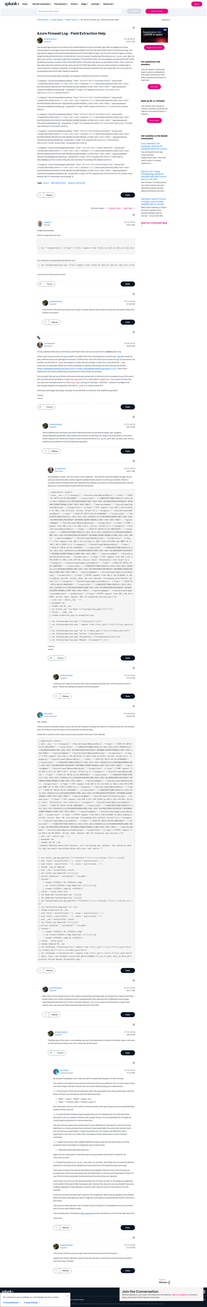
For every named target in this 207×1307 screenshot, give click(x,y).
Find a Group (154, 120)
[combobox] (89, 11)
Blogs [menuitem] (83, 4)
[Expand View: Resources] (113, 3)
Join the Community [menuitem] (41, 4)
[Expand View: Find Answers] (67, 3)
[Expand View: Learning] (99, 3)
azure (46, 182)
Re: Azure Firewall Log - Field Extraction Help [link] (99, 19)
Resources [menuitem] (108, 4)
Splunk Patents (79, 1299)
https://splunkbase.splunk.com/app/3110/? (97, 368)
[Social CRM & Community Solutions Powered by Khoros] (164, 1281)
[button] (133, 28)
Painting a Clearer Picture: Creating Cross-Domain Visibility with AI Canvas (153, 201)
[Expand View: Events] (78, 3)
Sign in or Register (179, 1294)
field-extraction (58, 182)
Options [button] (164, 20)
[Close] (67, 1296)
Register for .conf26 (154, 47)
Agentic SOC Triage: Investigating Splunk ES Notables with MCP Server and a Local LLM (154, 175)
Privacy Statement (10, 1302)
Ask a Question (156, 11)
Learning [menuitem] (95, 4)
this (65, 356)
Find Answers (43, 19)
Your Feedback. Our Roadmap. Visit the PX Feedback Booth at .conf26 (154, 146)
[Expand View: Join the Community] (50, 3)
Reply (128, 195)
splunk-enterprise (76, 182)
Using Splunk (57, 19)
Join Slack (154, 87)
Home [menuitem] (24, 4)
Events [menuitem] (74, 4)
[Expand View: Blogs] (87, 3)
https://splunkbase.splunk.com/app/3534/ (56, 368)
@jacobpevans (86, 1213)
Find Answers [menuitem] (60, 4)
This (119, 356)
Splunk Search (71, 19)
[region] (35, 1300)
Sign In (196, 4)
